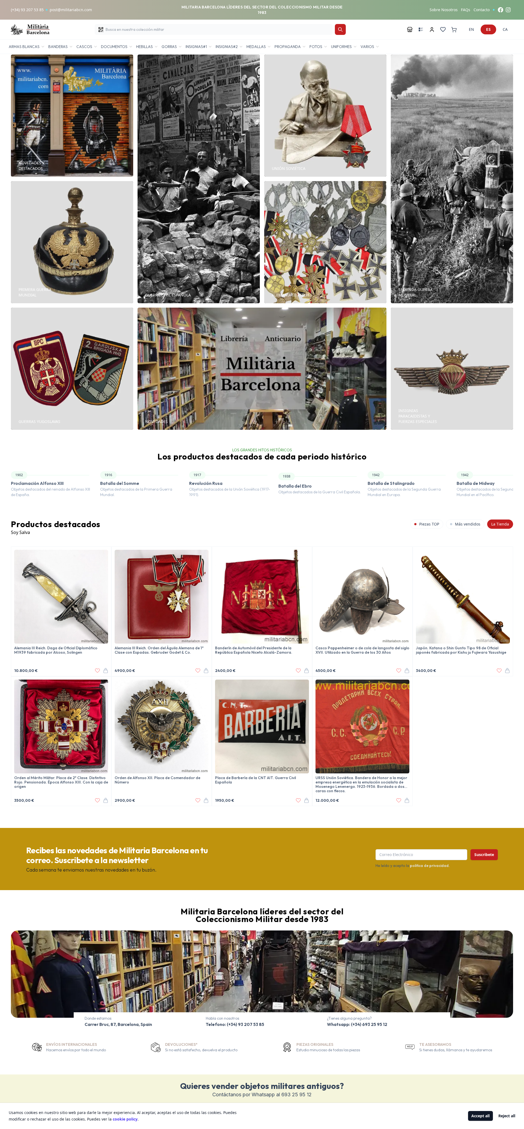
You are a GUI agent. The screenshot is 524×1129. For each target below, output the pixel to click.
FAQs (465, 9)
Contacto (482, 9)
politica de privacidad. (430, 865)
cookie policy (125, 1119)
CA (505, 29)
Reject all (506, 1115)
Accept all (480, 1115)
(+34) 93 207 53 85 (27, 9)
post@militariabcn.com (71, 9)
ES (488, 29)
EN (471, 29)
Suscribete (484, 854)
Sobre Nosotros (444, 9)
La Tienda (500, 524)
